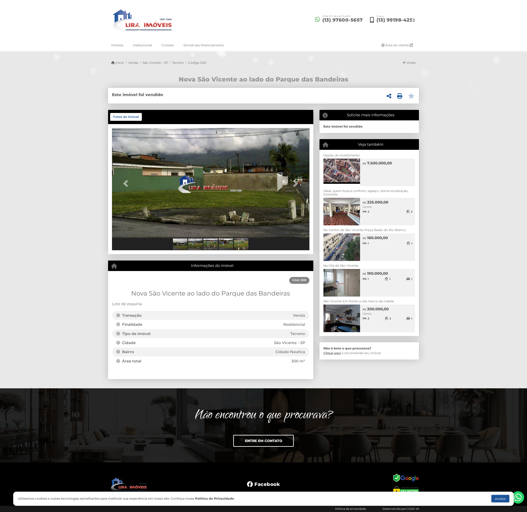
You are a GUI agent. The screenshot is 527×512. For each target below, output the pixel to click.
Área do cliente (397, 45)
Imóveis (117, 45)
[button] (127, 183)
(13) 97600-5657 (342, 20)
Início (119, 63)
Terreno (178, 63)
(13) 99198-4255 (396, 20)
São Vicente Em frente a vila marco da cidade (358, 301)
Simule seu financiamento (203, 45)
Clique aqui (332, 353)
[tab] (126, 117)
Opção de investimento (341, 155)
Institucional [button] (142, 45)
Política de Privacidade (214, 498)
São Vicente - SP (155, 63)
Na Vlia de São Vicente (340, 266)
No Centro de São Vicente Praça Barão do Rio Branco (364, 230)
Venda (133, 63)
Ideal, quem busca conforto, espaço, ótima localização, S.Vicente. (365, 192)
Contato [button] (167, 45)
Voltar (411, 63)
